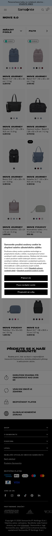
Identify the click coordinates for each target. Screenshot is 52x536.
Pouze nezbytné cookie (26, 285)
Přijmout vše (26, 278)
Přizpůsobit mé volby (26, 292)
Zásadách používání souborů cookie (30, 271)
